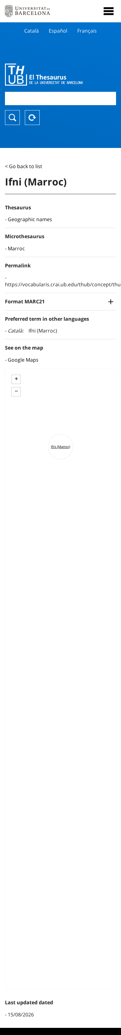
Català (31, 30)
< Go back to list (23, 166)
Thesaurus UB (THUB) (44, 74)
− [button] (16, 391)
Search (12, 117)
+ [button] (16, 379)
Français (87, 30)
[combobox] (60, 98)
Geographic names (30, 219)
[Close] (108, 11)
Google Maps (23, 359)
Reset (32, 117)
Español (58, 30)
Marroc (16, 248)
